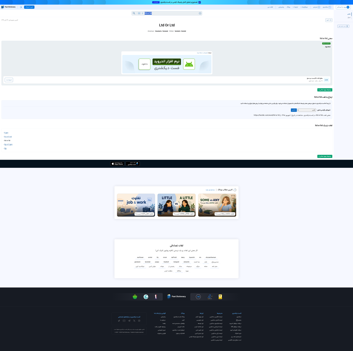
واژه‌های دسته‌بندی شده (178, 323)
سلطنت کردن (168, 271)
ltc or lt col (8, 136)
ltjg (5, 148)
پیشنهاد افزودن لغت (160, 327)
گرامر (183, 320)
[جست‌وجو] (134, 13)
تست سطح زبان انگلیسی (234, 340)
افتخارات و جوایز (180, 333)
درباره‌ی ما (163, 320)
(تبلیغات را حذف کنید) (202, 53)
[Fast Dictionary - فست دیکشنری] (8, 7)
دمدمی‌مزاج (215, 262)
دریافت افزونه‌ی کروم (235, 330)
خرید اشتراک (238, 333)
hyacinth (192, 257)
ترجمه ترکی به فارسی (216, 333)
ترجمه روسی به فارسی (216, 340)
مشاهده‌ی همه (210, 190)
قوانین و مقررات (161, 333)
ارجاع (349, 17)
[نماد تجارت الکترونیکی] (209, 296)
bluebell (166, 262)
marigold (176, 262)
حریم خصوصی (162, 330)
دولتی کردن (152, 266)
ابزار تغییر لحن (199, 330)
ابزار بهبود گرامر (199, 317)
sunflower (140, 257)
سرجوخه (189, 266)
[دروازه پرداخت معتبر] (220, 296)
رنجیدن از (171, 266)
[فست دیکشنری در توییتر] (134, 321)
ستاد (180, 266)
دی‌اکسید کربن (140, 266)
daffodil (174, 257)
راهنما (164, 323)
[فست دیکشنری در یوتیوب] (124, 321)
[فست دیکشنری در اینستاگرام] (139, 321)
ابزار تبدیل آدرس (199, 333)
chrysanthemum (211, 257)
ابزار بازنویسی (200, 320)
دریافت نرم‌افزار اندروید (235, 323)
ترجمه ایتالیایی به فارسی (216, 330)
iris (200, 257)
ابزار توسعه (200, 323)
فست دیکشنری (123, 329)
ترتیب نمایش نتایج (342, 26)
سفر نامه (214, 266)
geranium (137, 262)
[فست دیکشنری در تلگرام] (129, 321)
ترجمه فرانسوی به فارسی (216, 323)
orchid (150, 257)
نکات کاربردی (181, 327)
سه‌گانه (179, 271)
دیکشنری (239, 317)
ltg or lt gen (8, 144)
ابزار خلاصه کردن (199, 327)
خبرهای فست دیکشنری (178, 330)
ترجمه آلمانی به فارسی (216, 320)
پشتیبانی (163, 317)
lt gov (6, 132)
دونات (162, 266)
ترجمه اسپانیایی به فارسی (215, 327)
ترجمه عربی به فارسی (216, 337)
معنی (348, 14)
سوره (187, 271)
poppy (157, 262)
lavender (147, 262)
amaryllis (186, 262)
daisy (183, 257)
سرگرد (198, 266)
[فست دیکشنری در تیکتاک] (119, 321)
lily (157, 257)
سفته (205, 266)
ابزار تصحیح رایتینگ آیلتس (196, 337)
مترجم (239, 320)
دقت (205, 262)
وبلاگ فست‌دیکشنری (179, 317)
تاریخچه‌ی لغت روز (236, 337)
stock (165, 257)
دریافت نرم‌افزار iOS (236, 327)
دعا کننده (197, 262)
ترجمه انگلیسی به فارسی (216, 317)
